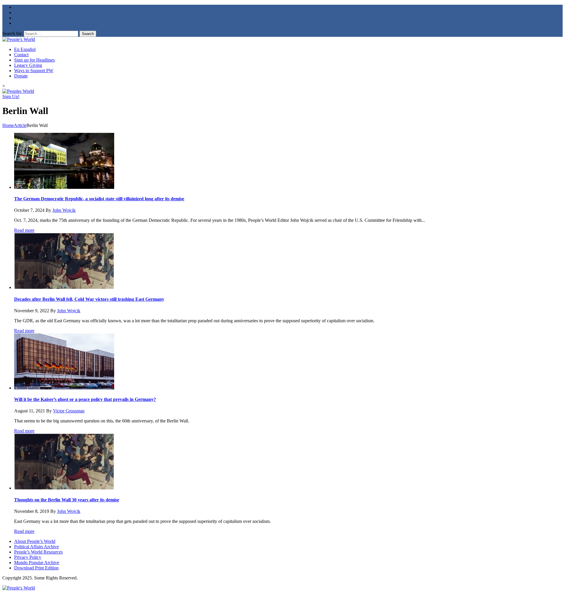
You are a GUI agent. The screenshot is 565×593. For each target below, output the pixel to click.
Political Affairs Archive (36, 546)
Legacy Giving (28, 65)
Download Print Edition (36, 567)
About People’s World (34, 541)
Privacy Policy (27, 557)
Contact (21, 54)
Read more (24, 230)
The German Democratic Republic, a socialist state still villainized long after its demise (99, 198)
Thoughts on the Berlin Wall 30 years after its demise (66, 499)
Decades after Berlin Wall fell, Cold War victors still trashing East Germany (89, 299)
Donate (21, 75)
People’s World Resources (38, 551)
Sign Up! (10, 96)
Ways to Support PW (33, 70)
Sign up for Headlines (34, 59)
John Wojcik (64, 210)
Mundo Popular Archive (36, 562)
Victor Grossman (68, 410)
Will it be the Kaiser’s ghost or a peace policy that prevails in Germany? (85, 399)
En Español (25, 49)
